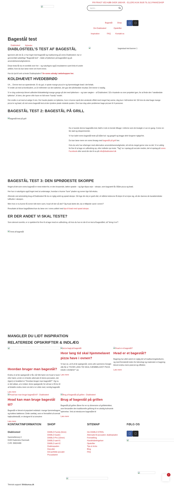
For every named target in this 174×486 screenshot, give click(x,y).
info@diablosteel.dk (108, 151)
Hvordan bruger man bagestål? (32, 369)
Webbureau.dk (28, 485)
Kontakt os (119, 34)
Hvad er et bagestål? (129, 353)
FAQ (109, 34)
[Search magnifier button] (119, 8)
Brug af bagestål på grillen (82, 399)
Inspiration (95, 34)
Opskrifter (118, 28)
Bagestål (108, 23)
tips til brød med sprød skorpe (76, 209)
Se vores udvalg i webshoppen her (58, 73)
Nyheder (28, 45)
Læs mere (12, 392)
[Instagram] (135, 23)
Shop (119, 23)
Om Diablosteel (99, 28)
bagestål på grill (109, 140)
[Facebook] (130, 23)
